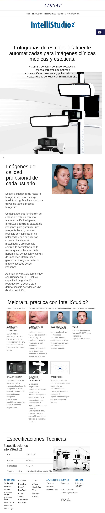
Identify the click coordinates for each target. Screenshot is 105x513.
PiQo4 (20, 493)
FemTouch (22, 490)
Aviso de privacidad (66, 500)
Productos (37, 14)
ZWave (35, 484)
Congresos (65, 483)
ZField (34, 481)
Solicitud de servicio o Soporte (79, 485)
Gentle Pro (36, 487)
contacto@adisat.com (69, 493)
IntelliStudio (23, 499)
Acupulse (8, 486)
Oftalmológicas (52, 489)
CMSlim (35, 496)
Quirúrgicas (50, 486)
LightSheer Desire (8, 493)
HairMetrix (22, 503)
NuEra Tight (9, 509)
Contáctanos (73, 14)
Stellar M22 (8, 483)
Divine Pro (8, 505)
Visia (34, 490)
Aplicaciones (50, 14)
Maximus (35, 493)
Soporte (62, 14)
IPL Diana (22, 481)
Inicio (28, 14)
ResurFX (21, 487)
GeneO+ (7, 489)
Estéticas (50, 483)
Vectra (20, 496)
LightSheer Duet (8, 498)
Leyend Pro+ (9, 502)
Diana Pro (22, 484)
